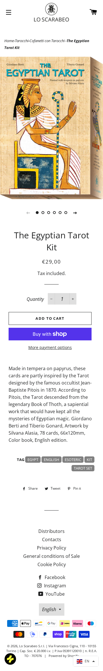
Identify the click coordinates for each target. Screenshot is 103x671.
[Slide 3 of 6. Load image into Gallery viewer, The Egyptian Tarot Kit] (49, 212)
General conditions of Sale (51, 556)
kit (89, 459)
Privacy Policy (51, 548)
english (51, 459)
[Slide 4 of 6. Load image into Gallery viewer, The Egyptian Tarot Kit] (54, 212)
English (49, 609)
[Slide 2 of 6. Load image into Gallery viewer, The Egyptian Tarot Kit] (43, 212)
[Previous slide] (28, 212)
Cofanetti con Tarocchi (47, 40)
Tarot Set (83, 468)
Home (9, 40)
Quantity (35, 299)
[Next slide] (75, 212)
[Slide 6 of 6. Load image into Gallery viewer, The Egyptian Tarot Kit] (66, 212)
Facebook (54, 577)
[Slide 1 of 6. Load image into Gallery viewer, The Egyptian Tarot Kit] (37, 212)
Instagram (54, 585)
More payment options (50, 347)
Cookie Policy (51, 564)
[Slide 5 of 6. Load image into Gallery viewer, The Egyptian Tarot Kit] (60, 212)
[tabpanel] (51, 128)
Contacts (51, 539)
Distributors (51, 531)
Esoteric (73, 459)
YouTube (54, 594)
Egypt (32, 459)
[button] (85, 661)
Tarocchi (21, 40)
